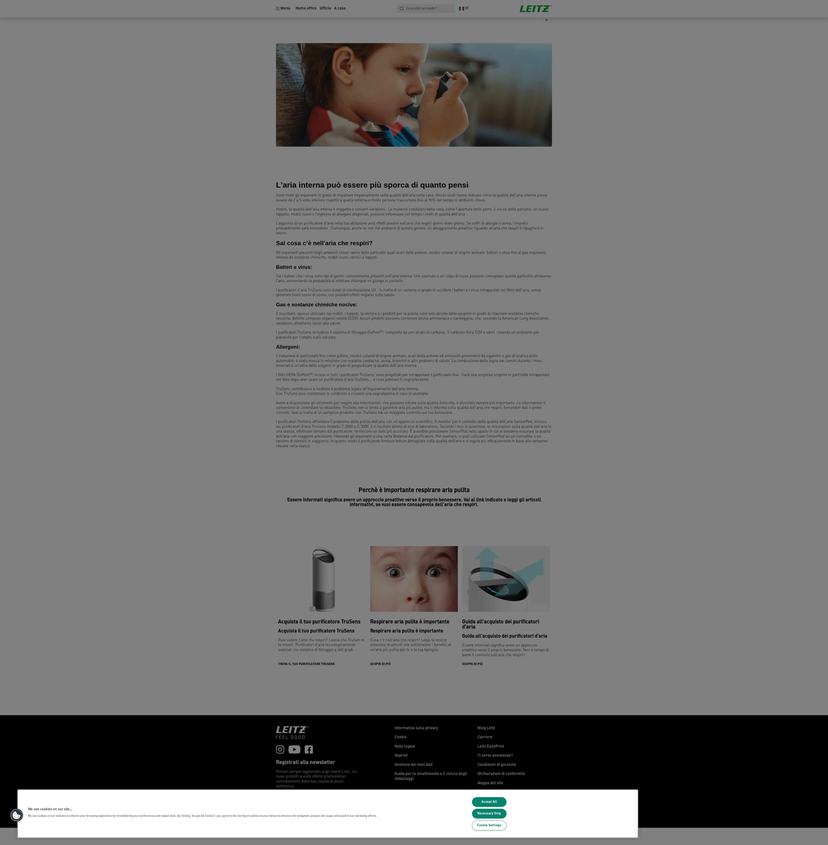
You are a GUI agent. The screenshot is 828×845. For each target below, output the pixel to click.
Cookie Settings (489, 825)
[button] (17, 815)
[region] (327, 813)
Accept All (489, 802)
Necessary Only (489, 813)
